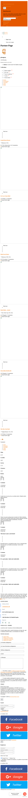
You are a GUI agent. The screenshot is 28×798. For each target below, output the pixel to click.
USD (7, 25)
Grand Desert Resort (5, 140)
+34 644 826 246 (7, 6)
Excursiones (5, 81)
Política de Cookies (7, 640)
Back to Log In (6, 21)
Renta (4, 84)
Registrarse (5, 23)
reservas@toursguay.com (8, 4)
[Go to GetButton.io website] (25, 796)
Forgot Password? (4, 711)
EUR (4, 24)
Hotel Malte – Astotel (5, 310)
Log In (13, 789)
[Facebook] (14, 722)
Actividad (5, 82)
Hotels (4, 80)
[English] (5, 32)
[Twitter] (14, 738)
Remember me (5, 710)
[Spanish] (5, 33)
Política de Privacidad (8, 637)
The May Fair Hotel (5, 429)
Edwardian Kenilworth (6, 370)
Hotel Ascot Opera (5, 254)
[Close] (4, 8)
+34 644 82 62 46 (6, 606)
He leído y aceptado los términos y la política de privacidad (14, 759)
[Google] (14, 730)
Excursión (5, 446)
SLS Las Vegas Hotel (5, 196)
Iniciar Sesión (6, 22)
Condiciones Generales (8, 639)
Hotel (4, 444)
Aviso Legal (5, 636)
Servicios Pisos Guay (14, 696)
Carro (4, 83)
